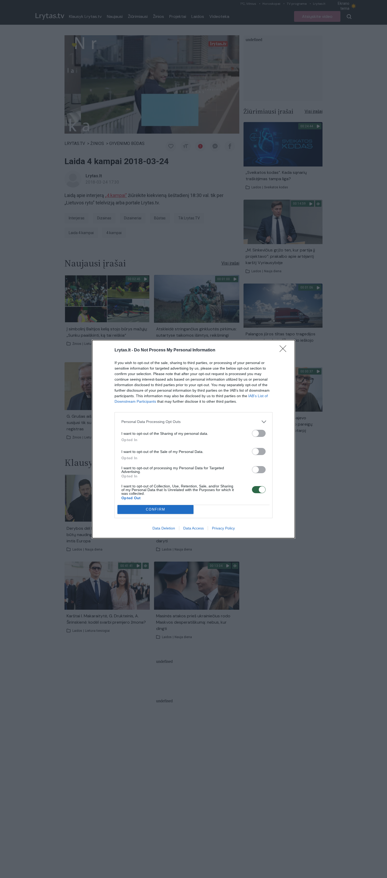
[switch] (259, 433)
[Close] (285, 350)
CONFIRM (155, 509)
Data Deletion (163, 528)
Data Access (193, 528)
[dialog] (193, 439)
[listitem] (193, 422)
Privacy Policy (223, 528)
